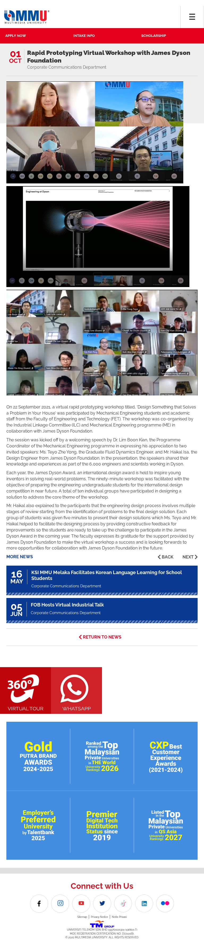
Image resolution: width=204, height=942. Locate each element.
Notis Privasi (119, 916)
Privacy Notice (99, 916)
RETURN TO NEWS (102, 637)
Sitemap (82, 916)
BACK (167, 557)
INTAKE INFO (84, 36)
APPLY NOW (15, 36)
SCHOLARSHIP (153, 36)
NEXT (188, 557)
